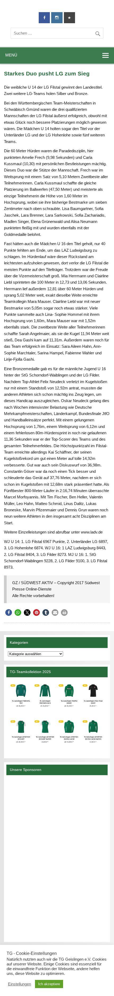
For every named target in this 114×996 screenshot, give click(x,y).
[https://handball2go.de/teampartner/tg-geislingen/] (57, 716)
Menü (11, 55)
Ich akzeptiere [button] (49, 984)
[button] (8, 612)
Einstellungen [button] (19, 984)
